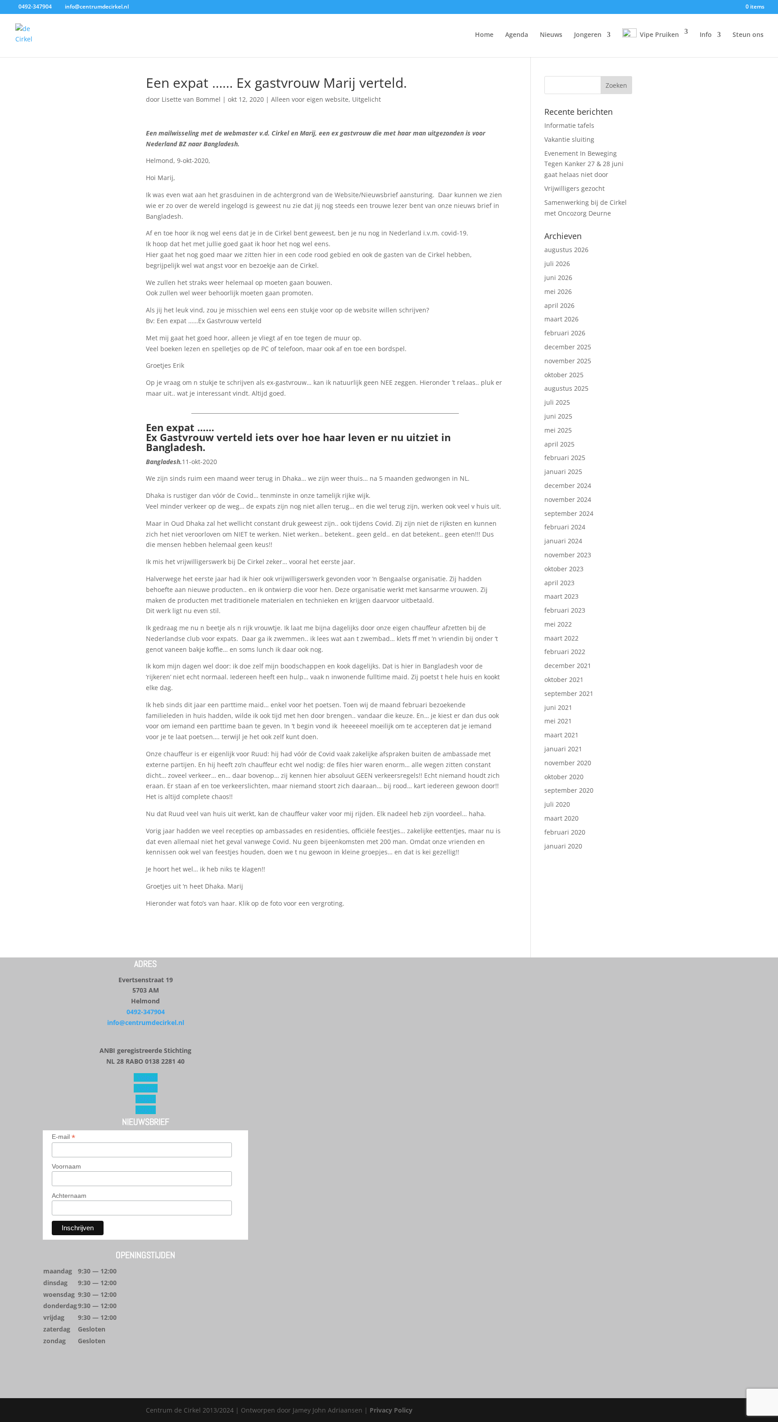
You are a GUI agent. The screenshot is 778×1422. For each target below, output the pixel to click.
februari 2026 (564, 333)
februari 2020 (564, 832)
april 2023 (559, 582)
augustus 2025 (566, 388)
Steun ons (748, 35)
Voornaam (66, 1166)
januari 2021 (563, 749)
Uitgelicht (366, 99)
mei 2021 (558, 721)
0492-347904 (146, 1011)
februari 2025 (564, 457)
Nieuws (551, 35)
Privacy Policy (391, 1410)
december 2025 (567, 347)
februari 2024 (564, 527)
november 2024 (567, 499)
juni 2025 (558, 416)
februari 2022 (564, 651)
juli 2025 (557, 402)
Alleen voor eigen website (309, 99)
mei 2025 (558, 430)
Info (706, 35)
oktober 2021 (564, 679)
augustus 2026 (566, 249)
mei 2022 (558, 624)
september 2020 (568, 790)
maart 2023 (561, 596)
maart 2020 (561, 818)
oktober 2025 (564, 374)
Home (484, 35)
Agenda (516, 35)
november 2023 (567, 555)
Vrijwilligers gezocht (574, 188)
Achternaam (69, 1195)
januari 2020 (563, 846)
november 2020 (567, 762)
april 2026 (559, 305)
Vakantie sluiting (569, 139)
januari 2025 (563, 471)
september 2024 (568, 513)
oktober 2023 (564, 568)
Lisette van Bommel (191, 99)
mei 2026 (558, 291)
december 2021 (567, 665)
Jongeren (588, 35)
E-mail (63, 1137)
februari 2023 (564, 610)
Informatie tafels (569, 125)
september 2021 (568, 693)
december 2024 (567, 485)
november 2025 (567, 361)
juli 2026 (557, 263)
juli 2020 (557, 804)
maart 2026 (561, 319)
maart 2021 (561, 735)
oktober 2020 (564, 776)
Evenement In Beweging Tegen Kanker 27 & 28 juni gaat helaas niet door (584, 164)
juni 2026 (558, 277)
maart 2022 (561, 638)
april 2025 (559, 444)
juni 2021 (558, 707)
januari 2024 (563, 541)
